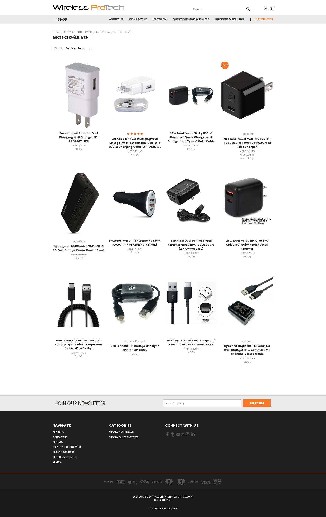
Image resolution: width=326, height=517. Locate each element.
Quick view (79, 87)
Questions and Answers (191, 19)
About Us (116, 19)
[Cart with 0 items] (272, 8)
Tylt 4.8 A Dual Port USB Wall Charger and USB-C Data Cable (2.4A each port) (191, 244)
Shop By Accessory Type (123, 437)
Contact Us (138, 19)
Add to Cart (78, 101)
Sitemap (57, 461)
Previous (316, 505)
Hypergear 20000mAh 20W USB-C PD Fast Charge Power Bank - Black (79, 248)
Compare (77, 94)
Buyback (160, 19)
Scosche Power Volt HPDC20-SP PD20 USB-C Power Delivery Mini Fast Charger (247, 143)
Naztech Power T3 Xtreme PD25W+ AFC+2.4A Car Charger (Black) (135, 243)
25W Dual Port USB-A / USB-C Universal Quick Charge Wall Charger (247, 244)
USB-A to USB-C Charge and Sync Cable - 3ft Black (134, 348)
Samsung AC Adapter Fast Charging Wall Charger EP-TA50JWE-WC (78, 137)
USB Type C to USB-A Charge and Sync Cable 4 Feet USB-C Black (191, 342)
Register (71, 456)
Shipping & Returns (229, 19)
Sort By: (59, 48)
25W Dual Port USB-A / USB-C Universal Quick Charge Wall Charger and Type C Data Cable (191, 137)
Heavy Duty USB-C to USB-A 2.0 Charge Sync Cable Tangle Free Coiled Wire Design (78, 344)
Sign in (57, 456)
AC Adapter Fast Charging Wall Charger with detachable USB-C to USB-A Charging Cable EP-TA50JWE (135, 143)
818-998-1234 (264, 19)
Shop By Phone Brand (121, 432)
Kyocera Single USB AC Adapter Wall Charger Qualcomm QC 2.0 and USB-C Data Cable (247, 350)
